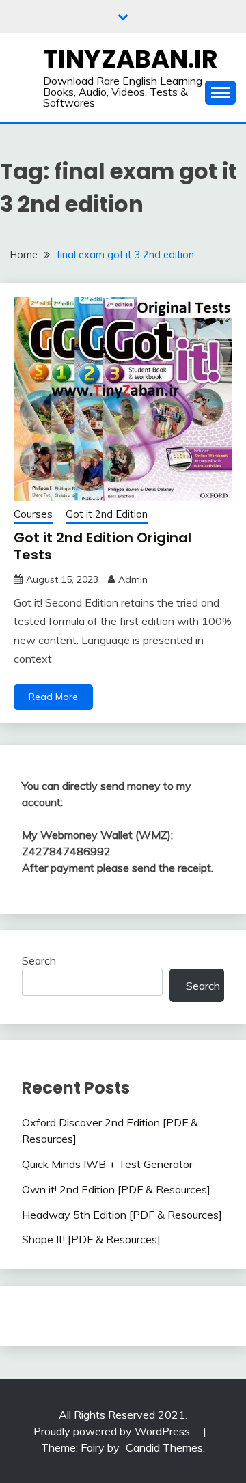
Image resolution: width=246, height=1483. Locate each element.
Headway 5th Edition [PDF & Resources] (122, 1214)
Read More (53, 697)
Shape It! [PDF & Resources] (91, 1239)
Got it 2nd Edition (107, 514)
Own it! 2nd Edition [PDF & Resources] (116, 1189)
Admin (133, 579)
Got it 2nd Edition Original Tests (102, 546)
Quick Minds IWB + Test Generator (107, 1164)
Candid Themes (164, 1447)
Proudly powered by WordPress (113, 1431)
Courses (33, 514)
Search (39, 960)
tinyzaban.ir (130, 59)
